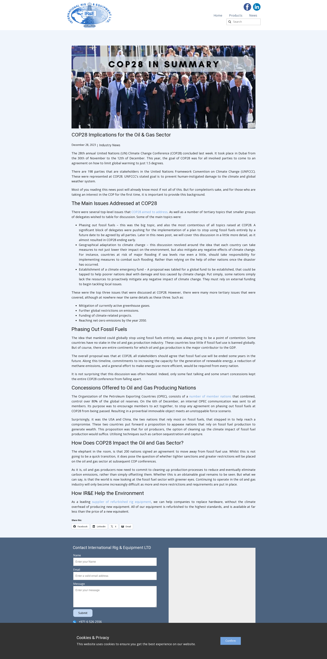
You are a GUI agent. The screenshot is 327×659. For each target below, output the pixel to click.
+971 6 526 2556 (90, 622)
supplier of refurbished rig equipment (121, 502)
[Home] (89, 15)
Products (235, 15)
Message (79, 584)
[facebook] (247, 7)
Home (218, 15)
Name (77, 555)
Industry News (109, 145)
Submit (82, 613)
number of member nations (210, 396)
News (253, 15)
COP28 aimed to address (149, 212)
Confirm (230, 641)
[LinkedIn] (257, 7)
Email (76, 569)
